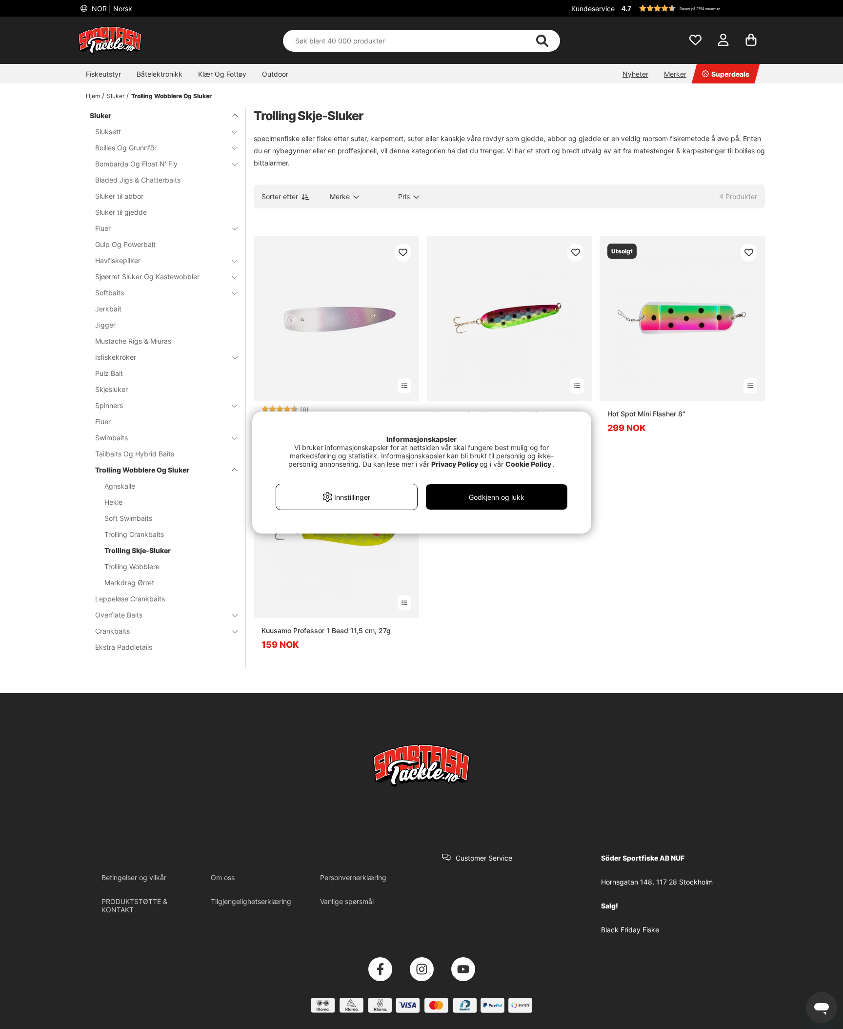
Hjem (93, 96)
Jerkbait (108, 309)
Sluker (115, 96)
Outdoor (275, 74)
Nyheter (635, 74)
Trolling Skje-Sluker (137, 550)
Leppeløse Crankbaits (130, 599)
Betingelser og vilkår (133, 877)
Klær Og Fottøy (222, 74)
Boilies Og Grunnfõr (126, 148)
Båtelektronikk (159, 74)
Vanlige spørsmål (347, 901)
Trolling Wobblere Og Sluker (171, 96)
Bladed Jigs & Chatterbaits (138, 180)
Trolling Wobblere (132, 566)
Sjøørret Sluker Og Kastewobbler (147, 276)
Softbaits (109, 292)
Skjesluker (111, 389)
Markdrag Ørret (129, 582)
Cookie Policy (528, 464)
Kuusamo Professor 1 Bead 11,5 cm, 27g (326, 630)
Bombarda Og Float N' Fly (136, 164)
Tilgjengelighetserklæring (251, 901)
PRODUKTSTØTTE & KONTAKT (134, 905)
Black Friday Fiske (630, 930)
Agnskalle (119, 486)
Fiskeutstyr (103, 74)
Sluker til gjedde (121, 212)
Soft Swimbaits (128, 518)
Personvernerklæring (353, 877)
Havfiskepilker (117, 260)
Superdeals (730, 74)
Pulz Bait (109, 373)
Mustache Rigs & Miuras (133, 341)
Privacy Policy (454, 464)
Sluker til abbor (119, 196)
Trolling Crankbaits (134, 534)
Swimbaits (111, 437)
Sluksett (108, 131)
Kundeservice (593, 8)
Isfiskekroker (115, 357)
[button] (692, 8)
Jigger (105, 325)
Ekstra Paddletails (123, 647)
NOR (111, 8)
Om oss (223, 877)
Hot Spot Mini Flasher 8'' (646, 414)
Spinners (109, 405)
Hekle (113, 502)
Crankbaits (112, 631)
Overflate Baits (118, 615)
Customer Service (484, 858)
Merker (675, 74)
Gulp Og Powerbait (125, 244)
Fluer (103, 228)
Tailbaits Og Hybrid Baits (134, 454)
